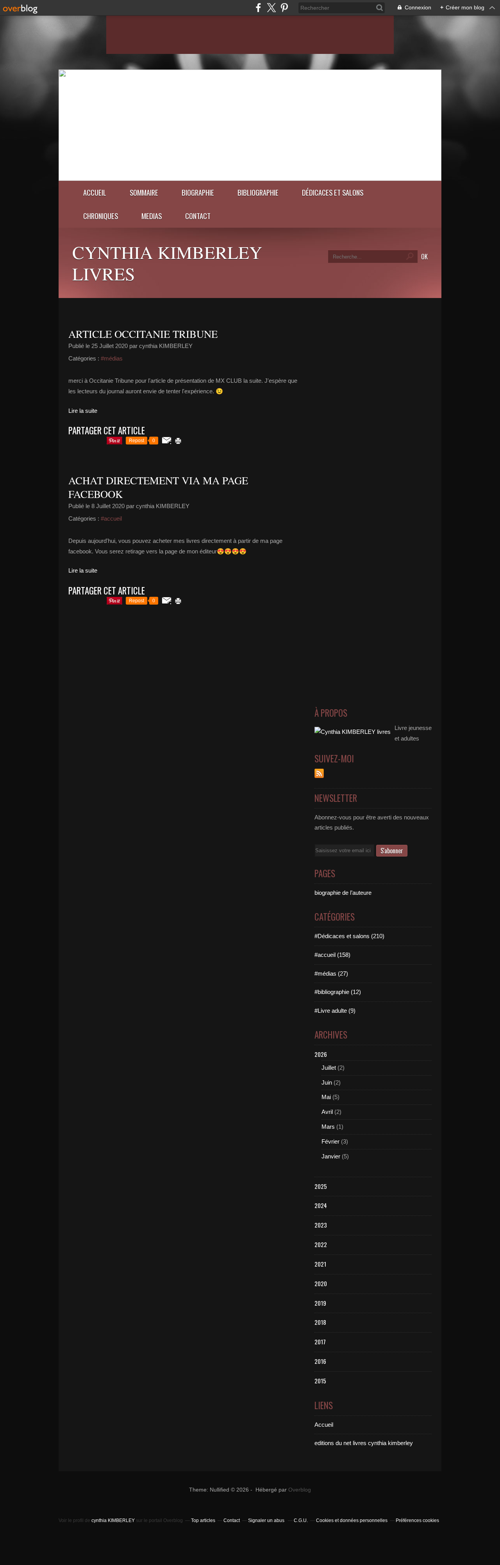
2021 (320, 1264)
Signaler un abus (267, 1520)
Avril (327, 1111)
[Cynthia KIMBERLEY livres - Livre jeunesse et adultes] (250, 178)
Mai (326, 1097)
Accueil (94, 192)
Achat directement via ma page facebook (158, 487)
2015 (320, 1380)
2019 (320, 1303)
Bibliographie (258, 192)
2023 (320, 1225)
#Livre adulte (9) (334, 1010)
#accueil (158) (332, 954)
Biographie (198, 192)
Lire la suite (82, 410)
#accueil (111, 518)
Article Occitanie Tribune (143, 334)
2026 (320, 1054)
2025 (320, 1186)
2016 (320, 1361)
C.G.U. (301, 1520)
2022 (320, 1244)
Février (330, 1141)
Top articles (203, 1520)
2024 (320, 1205)
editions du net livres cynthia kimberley (363, 1443)
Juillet (328, 1067)
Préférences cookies (417, 1520)
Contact (198, 216)
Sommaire (144, 192)
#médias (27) (331, 973)
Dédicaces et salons (332, 192)
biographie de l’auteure (342, 892)
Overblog (299, 1490)
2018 (320, 1322)
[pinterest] (284, 7)
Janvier (330, 1156)
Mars (328, 1126)
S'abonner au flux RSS (319, 773)
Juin (326, 1082)
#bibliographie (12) (337, 992)
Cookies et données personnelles (352, 1520)
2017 (320, 1341)
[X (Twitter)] (271, 7)
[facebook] (258, 7)
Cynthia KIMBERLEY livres (167, 263)
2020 (320, 1283)
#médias (112, 358)
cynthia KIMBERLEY (113, 1520)
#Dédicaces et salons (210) (349, 936)
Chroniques (100, 216)
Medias (151, 216)
